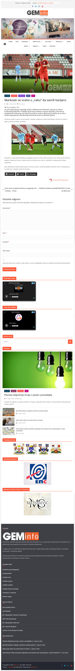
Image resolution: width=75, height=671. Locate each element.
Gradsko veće (7, 577)
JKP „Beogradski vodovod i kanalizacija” (15, 615)
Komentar (7, 208)
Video (44, 46)
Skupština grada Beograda (11, 569)
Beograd (25, 41)
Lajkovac (14, 391)
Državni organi (7, 596)
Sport (69, 41)
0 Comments (21, 104)
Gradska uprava (7, 581)
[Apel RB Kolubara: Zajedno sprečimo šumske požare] (8, 412)
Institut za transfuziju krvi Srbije (13, 630)
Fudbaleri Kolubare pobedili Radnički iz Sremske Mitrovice (54, 189)
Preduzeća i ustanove (9, 593)
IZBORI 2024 (36, 41)
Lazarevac (14, 95)
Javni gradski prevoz (9, 607)
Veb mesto (6, 251)
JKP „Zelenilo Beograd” (10, 626)
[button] (29, 41)
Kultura (48, 41)
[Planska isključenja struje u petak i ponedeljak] (37, 370)
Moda (26, 46)
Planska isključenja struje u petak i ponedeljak (28, 394)
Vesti (17, 41)
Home (11, 41)
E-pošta (6, 242)
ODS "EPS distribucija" (9, 619)
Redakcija (19, 398)
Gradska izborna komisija (10, 589)
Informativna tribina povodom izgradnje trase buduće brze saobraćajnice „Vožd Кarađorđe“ (40, 430)
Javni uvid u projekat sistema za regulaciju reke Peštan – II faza (20, 189)
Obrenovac (21, 95)
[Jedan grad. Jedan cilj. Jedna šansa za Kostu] (8, 421)
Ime (4, 233)
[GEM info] (37, 20)
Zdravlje (59, 41)
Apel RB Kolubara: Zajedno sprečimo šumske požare (32, 411)
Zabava (35, 46)
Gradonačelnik (7, 573)
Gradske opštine (8, 585)
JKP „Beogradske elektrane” (11, 623)
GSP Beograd (7, 611)
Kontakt (52, 46)
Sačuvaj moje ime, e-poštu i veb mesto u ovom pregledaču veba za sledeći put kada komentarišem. (37, 263)
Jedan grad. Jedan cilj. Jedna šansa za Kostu (29, 420)
